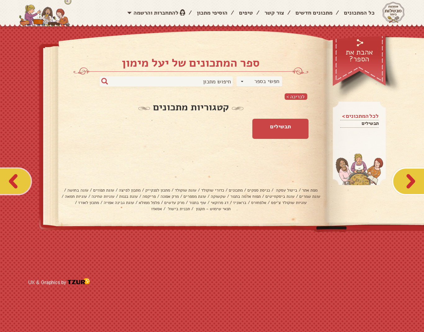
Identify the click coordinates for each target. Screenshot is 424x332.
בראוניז (239, 203)
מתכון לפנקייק (157, 190)
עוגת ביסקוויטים (280, 196)
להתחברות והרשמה (155, 12)
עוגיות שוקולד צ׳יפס (289, 203)
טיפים (246, 12)
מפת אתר (310, 190)
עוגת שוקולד (185, 190)
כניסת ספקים (258, 190)
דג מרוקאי (219, 203)
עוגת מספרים (194, 196)
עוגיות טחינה (103, 196)
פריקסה (149, 196)
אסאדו (156, 209)
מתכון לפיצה (130, 190)
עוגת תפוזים (103, 190)
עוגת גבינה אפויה (119, 203)
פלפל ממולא (149, 203)
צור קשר (274, 12)
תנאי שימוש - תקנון (213, 209)
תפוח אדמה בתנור (245, 196)
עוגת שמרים (309, 196)
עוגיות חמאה (76, 196)
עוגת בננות (128, 196)
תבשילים (370, 123)
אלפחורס (258, 203)
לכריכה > (295, 96)
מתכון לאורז (88, 203)
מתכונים (236, 190)
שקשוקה (218, 196)
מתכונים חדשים (313, 12)
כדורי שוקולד (212, 190)
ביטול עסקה (286, 190)
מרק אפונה (169, 196)
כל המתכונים (359, 12)
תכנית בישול (178, 209)
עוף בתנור (197, 203)
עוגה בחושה (77, 190)
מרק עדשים (174, 203)
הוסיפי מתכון (212, 12)
